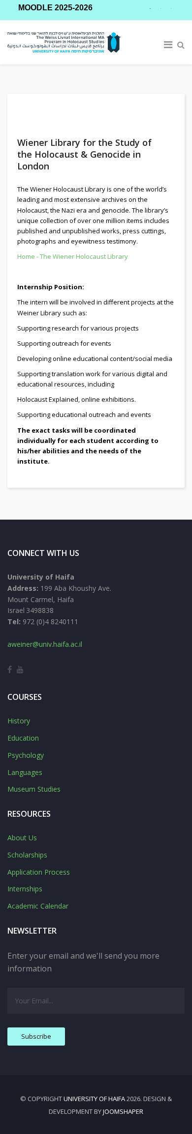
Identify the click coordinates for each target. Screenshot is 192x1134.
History (18, 720)
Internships (24, 888)
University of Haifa (94, 1098)
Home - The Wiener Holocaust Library (72, 256)
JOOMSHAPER (123, 1111)
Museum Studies (34, 789)
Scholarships (27, 854)
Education (23, 738)
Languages (24, 772)
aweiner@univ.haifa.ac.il (44, 644)
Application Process (38, 872)
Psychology (25, 755)
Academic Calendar (37, 906)
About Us (22, 837)
